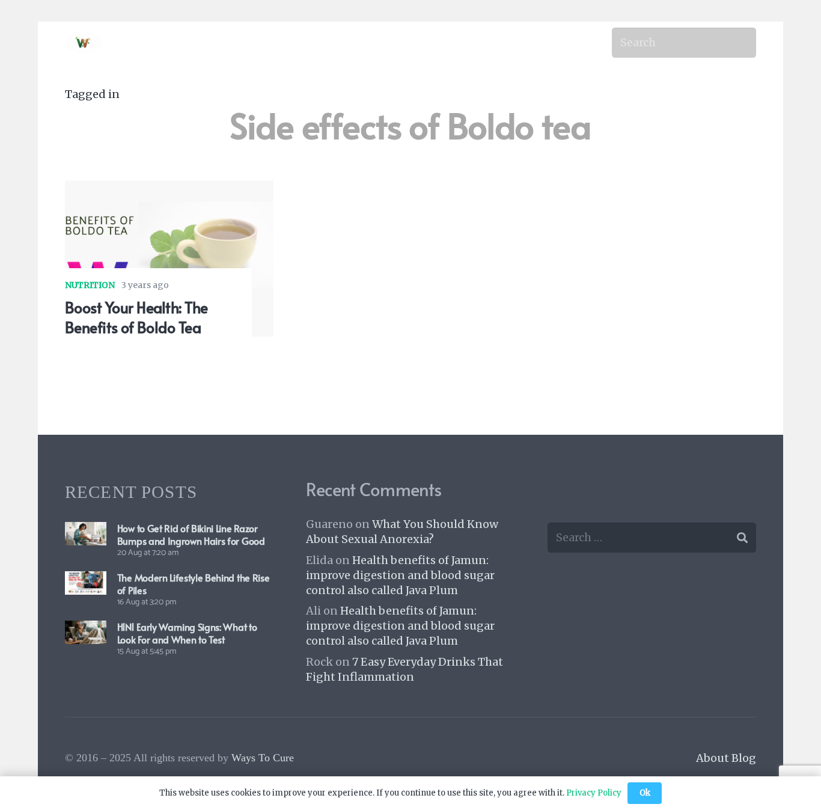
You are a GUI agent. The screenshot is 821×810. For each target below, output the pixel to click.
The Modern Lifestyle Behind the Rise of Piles (193, 584)
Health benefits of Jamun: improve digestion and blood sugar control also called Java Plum (400, 575)
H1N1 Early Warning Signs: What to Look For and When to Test (187, 633)
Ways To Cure (262, 758)
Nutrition (90, 285)
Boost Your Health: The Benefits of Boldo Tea (136, 316)
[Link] (83, 43)
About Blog (726, 758)
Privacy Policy (593, 793)
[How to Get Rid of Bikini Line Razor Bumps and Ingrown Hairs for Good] (85, 531)
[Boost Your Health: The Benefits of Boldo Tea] (169, 189)
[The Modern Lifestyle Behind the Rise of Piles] (85, 580)
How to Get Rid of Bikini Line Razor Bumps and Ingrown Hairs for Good (191, 534)
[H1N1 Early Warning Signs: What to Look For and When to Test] (85, 629)
